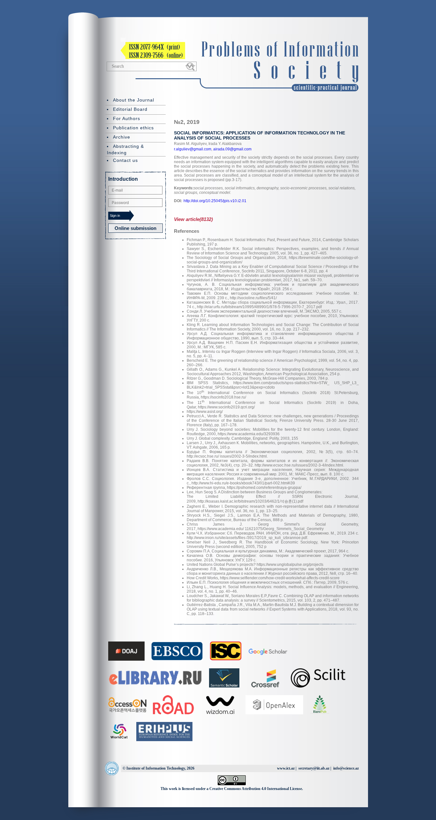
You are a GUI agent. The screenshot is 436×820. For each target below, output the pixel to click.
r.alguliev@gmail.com (192, 149)
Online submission (135, 228)
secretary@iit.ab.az (313, 768)
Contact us (125, 160)
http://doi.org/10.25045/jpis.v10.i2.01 (215, 201)
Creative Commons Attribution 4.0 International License (255, 788)
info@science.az (346, 768)
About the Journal (133, 99)
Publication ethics (133, 127)
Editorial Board (130, 109)
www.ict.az (286, 768)
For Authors (126, 118)
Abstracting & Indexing (125, 149)
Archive (121, 137)
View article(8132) (193, 219)
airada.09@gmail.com (232, 149)
